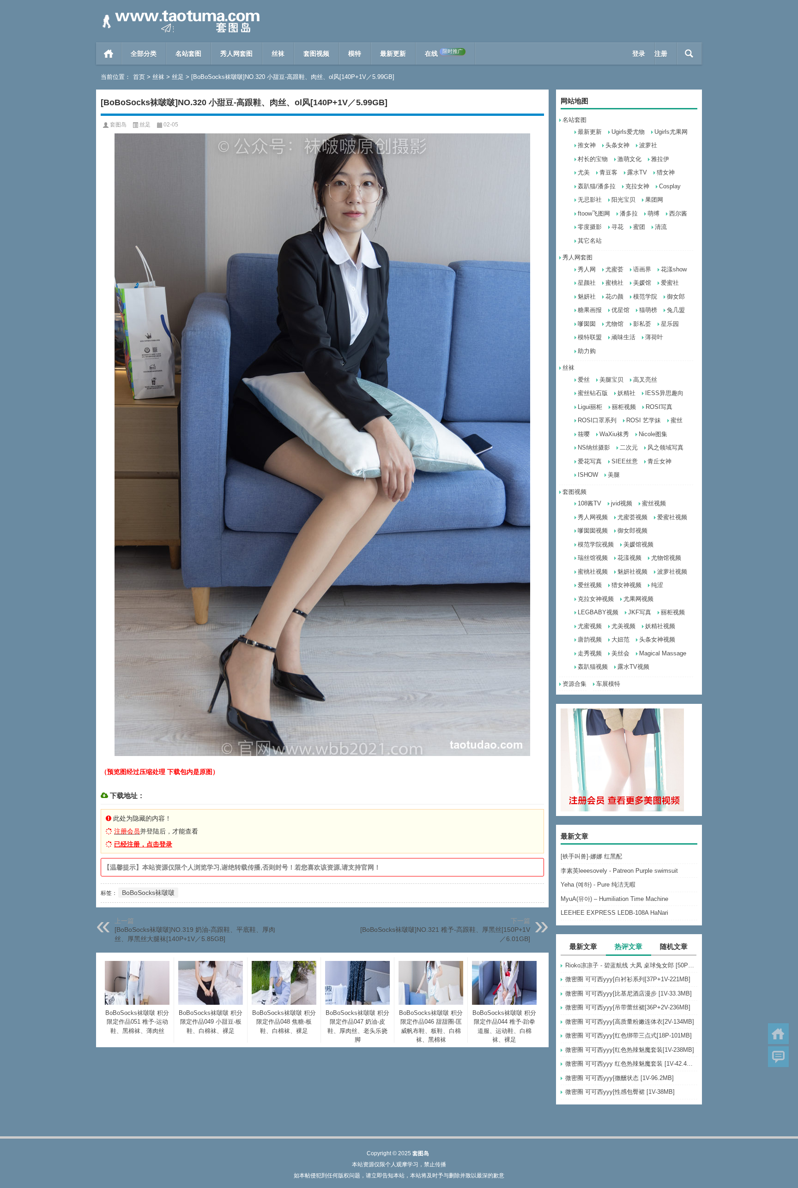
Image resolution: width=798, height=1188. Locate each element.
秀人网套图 (236, 53)
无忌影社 (590, 199)
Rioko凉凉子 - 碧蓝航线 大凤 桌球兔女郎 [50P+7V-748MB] (631, 965)
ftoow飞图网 (594, 213)
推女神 (587, 145)
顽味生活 (623, 337)
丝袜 (278, 53)
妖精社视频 (660, 626)
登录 (638, 53)
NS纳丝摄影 (594, 447)
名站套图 (188, 53)
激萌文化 (629, 159)
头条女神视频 (657, 639)
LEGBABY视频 (598, 612)
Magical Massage (662, 653)
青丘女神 (659, 461)
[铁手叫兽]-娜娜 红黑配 (591, 856)
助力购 (587, 351)
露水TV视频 (633, 666)
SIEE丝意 (624, 461)
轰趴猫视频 (593, 666)
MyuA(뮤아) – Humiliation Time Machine (614, 898)
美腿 (614, 474)
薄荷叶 (654, 337)
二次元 (629, 447)
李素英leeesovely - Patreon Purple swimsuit (619, 870)
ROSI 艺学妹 (643, 420)
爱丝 (584, 379)
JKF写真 (639, 612)
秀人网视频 (593, 517)
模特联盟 (590, 337)
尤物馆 (614, 323)
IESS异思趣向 (664, 393)
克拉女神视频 (596, 598)
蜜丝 (677, 420)
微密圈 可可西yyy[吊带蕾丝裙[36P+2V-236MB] (627, 1007)
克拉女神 (637, 186)
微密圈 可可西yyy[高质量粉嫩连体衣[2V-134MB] (629, 1021)
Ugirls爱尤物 (628, 131)
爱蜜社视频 (672, 517)
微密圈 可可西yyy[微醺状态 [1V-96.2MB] (619, 1077)
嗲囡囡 (587, 323)
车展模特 (608, 683)
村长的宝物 (593, 159)
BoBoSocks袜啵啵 (148, 892)
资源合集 (574, 683)
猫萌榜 (648, 309)
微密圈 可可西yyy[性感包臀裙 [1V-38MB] (620, 1091)
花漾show (674, 269)
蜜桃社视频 (593, 571)
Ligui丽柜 (590, 406)
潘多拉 (629, 213)
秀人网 (587, 269)
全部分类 (144, 53)
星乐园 (670, 323)
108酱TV (589, 503)
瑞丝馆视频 (593, 557)
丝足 (178, 76)
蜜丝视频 (654, 503)
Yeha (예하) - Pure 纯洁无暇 (598, 884)
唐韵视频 (590, 639)
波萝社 (648, 145)
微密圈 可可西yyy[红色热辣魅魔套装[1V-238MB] (629, 1049)
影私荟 (642, 323)
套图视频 (316, 53)
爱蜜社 (670, 282)
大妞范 (620, 639)
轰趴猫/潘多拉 (597, 186)
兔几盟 (676, 309)
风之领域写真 (665, 447)
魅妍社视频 (632, 571)
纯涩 (657, 585)
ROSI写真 (659, 406)
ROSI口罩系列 (597, 420)
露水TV (637, 172)
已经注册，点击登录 (143, 844)
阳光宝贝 (623, 199)
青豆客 (608, 172)
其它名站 (590, 240)
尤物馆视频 (666, 557)
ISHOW (588, 474)
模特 (354, 53)
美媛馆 (642, 282)
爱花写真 (590, 461)
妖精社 (626, 393)
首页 (108, 53)
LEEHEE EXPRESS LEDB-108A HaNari (614, 912)
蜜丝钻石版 (593, 393)
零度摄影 (590, 226)
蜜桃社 (614, 282)
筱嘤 (584, 434)
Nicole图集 (653, 434)
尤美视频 (623, 626)
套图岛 (118, 124)
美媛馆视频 (638, 544)
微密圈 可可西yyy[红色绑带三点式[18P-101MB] (628, 1035)
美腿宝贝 (611, 379)
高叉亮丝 (645, 379)
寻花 (617, 226)
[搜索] (689, 53)
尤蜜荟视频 (632, 517)
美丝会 (620, 653)
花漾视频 (629, 557)
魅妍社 (587, 296)
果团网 (654, 199)
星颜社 (587, 282)
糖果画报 (590, 309)
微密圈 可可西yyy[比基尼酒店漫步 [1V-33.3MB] (628, 993)
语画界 (642, 269)
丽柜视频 (624, 406)
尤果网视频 (638, 598)
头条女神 (617, 145)
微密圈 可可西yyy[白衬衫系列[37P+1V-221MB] (627, 979)
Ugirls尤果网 (671, 131)
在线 (444, 52)
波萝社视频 (672, 571)
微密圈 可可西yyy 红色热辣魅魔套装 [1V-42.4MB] (631, 1063)
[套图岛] (179, 12)
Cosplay (670, 186)
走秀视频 (590, 653)
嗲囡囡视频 (593, 530)
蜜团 (639, 226)
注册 (660, 53)
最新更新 (393, 53)
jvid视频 (621, 503)
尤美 (584, 172)
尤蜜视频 (590, 626)
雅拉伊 (660, 159)
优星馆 (620, 309)
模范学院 (645, 296)
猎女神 (666, 172)
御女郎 (676, 296)
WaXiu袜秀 (614, 434)
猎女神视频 (626, 585)
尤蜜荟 (614, 269)
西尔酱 (678, 213)
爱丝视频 (590, 585)
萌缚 (653, 213)
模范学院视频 (596, 544)
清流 (661, 226)
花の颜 (614, 296)
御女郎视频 (632, 530)
